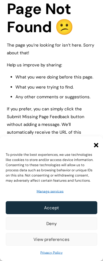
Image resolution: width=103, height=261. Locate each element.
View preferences (51, 239)
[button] (94, 143)
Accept (51, 208)
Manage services (50, 191)
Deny (51, 224)
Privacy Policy (51, 252)
